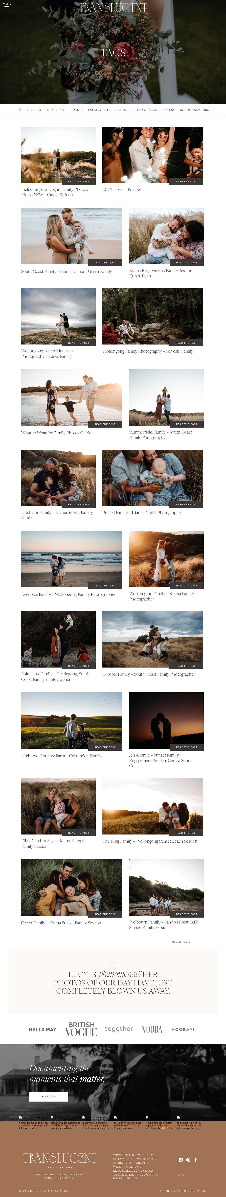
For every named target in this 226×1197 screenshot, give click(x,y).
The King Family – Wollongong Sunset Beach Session (149, 841)
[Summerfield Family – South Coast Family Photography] (166, 397)
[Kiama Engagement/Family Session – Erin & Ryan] (166, 236)
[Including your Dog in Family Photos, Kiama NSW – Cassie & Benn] (58, 155)
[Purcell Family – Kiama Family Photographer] (152, 478)
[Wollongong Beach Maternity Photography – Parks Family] (58, 316)
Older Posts (181, 942)
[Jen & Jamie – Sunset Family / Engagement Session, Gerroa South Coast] (166, 720)
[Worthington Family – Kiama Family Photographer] (166, 559)
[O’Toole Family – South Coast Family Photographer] (152, 639)
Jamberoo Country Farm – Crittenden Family (61, 756)
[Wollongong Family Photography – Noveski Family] (152, 316)
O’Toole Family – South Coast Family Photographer (148, 674)
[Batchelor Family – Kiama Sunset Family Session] (58, 478)
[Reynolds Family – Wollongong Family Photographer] (71, 559)
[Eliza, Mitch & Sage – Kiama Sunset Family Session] (58, 806)
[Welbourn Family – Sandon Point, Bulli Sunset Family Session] (166, 887)
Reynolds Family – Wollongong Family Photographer (68, 595)
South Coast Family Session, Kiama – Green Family (66, 272)
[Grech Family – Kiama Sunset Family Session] (71, 887)
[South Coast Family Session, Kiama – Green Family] (71, 236)
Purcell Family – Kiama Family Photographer (142, 513)
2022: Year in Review (121, 190)
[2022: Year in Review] (152, 155)
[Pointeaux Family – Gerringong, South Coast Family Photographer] (58, 639)
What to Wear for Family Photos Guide (56, 433)
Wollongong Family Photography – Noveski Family (148, 351)
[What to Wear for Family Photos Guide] (71, 397)
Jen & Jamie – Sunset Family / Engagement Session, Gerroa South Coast (160, 760)
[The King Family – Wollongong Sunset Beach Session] (152, 806)
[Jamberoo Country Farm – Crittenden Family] (71, 720)
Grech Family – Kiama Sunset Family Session (61, 923)
